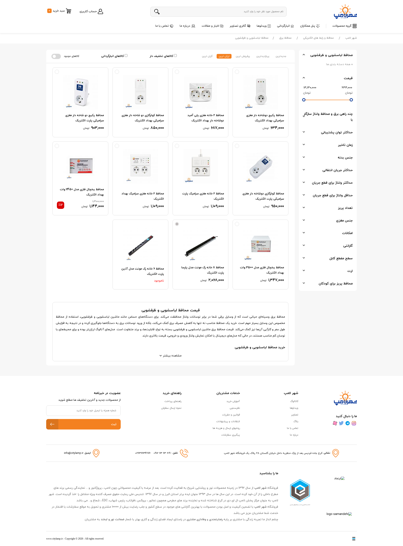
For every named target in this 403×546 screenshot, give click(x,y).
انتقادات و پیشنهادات (228, 421)
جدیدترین (281, 56)
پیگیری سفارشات (230, 435)
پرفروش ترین (243, 56)
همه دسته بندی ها (338, 64)
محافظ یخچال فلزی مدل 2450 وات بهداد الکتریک (82, 192)
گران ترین (207, 56)
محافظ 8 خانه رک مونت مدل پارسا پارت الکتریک (202, 270)
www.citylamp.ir (54, 538)
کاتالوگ (294, 401)
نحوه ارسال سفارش (171, 408)
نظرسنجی (235, 408)
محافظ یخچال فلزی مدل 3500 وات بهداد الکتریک (262, 270)
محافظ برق (285, 38)
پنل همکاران (307, 26)
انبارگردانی (283, 26)
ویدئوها (262, 26)
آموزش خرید (233, 401)
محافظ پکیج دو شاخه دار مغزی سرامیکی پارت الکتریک (84, 118)
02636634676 (142, 453)
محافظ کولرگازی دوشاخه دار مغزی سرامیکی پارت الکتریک (263, 196)
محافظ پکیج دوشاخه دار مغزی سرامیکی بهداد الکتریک (265, 118)
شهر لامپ (351, 38)
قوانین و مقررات (231, 414)
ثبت (113, 424)
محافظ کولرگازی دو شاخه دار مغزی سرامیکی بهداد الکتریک (143, 118)
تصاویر (294, 414)
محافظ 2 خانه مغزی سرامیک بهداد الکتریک (143, 196)
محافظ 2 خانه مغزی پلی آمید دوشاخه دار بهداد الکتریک (205, 118)
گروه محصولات (342, 26)
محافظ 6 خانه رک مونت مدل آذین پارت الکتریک (142, 271)
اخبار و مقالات (210, 26)
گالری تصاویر (238, 26)
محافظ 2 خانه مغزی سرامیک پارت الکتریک (203, 196)
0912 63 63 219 (162, 453)
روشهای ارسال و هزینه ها (226, 428)
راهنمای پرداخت (173, 401)
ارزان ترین (224, 56)
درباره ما (185, 26)
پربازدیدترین (262, 56)
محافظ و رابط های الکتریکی (318, 38)
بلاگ (295, 421)
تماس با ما (162, 26)
